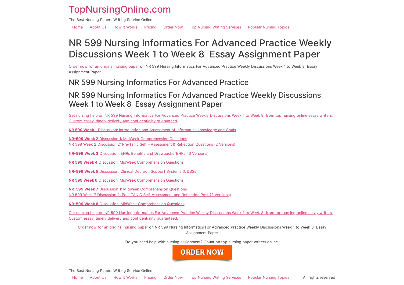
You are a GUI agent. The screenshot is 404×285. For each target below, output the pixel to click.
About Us (98, 27)
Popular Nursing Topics (268, 27)
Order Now (173, 27)
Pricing (150, 27)
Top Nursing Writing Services (215, 27)
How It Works (125, 27)
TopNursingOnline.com (120, 9)
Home (77, 27)
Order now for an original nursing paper (104, 66)
